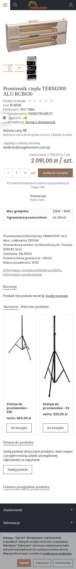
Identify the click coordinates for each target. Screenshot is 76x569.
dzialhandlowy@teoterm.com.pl (26, 147)
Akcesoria (10, 307)
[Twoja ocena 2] (35, 101)
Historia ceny (13, 130)
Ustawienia (63, 563)
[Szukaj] (15, 5)
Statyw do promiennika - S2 (56, 406)
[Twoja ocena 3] (40, 101)
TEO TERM (27, 109)
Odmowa (42, 563)
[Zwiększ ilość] (7, 172)
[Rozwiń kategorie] (5, 5)
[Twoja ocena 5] (51, 101)
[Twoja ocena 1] (29, 101)
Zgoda (24, 563)
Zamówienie (12, 510)
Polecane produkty (35, 307)
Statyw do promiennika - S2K (17, 408)
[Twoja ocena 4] (46, 101)
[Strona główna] (38, 5)
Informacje (11, 523)
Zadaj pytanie (18, 469)
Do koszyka (19, 428)
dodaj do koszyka (55, 173)
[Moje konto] (71, 5)
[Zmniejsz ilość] (25, 172)
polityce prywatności (57, 554)
